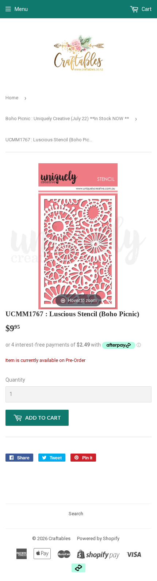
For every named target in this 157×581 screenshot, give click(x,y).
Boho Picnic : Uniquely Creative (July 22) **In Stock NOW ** (67, 118)
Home (11, 97)
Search (76, 513)
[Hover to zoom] (78, 235)
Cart (146, 9)
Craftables (59, 538)
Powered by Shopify (98, 538)
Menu (21, 9)
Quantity (15, 380)
